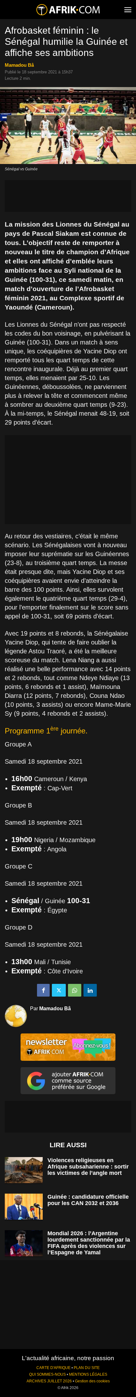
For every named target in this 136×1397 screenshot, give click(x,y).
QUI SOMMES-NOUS (47, 1374)
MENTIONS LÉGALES (88, 1374)
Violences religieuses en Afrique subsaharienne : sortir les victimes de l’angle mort (88, 1166)
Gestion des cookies (92, 1381)
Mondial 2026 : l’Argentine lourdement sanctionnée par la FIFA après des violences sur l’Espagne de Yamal (88, 1243)
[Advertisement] (68, 196)
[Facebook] (43, 990)
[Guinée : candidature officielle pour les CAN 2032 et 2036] (24, 1207)
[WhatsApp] (74, 990)
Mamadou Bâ (19, 65)
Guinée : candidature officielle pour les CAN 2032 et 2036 (88, 1200)
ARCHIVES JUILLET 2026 (49, 1381)
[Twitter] (59, 990)
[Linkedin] (90, 990)
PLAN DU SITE (87, 1368)
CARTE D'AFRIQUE (53, 1368)
